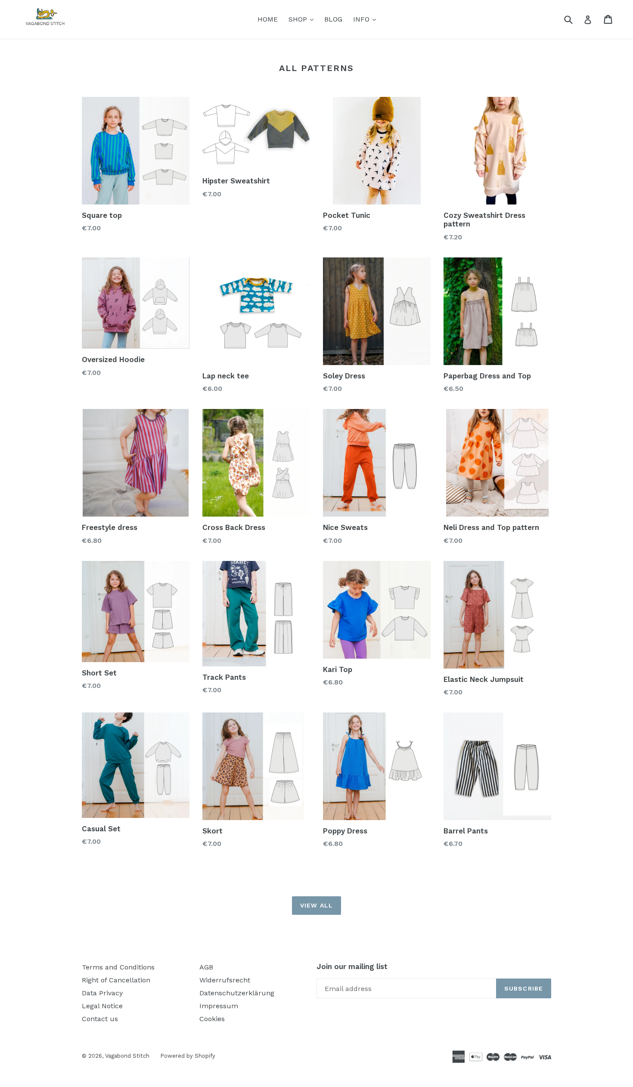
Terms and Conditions (118, 967)
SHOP (303, 19)
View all (316, 905)
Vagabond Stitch (127, 1056)
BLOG (333, 19)
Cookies (212, 1019)
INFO (366, 19)
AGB (206, 967)
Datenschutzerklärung (236, 993)
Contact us (100, 1019)
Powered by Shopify (187, 1056)
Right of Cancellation (116, 980)
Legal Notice (102, 1006)
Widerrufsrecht (224, 980)
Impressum (218, 1006)
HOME (268, 19)
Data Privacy (102, 993)
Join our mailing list (352, 966)
